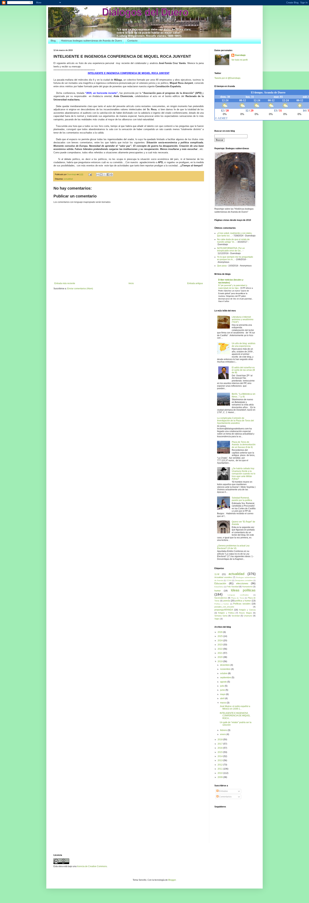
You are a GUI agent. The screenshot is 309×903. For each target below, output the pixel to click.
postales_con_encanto (224, 607)
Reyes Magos (245, 613)
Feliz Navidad (233, 587)
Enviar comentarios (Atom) (80, 288)
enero (223, 734)
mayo (223, 694)
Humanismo (247, 587)
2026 (220, 632)
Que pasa (222, 265)
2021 (220, 653)
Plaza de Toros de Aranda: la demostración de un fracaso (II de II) (244, 444)
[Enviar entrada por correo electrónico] (90, 174)
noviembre (225, 669)
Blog (53, 40)
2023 (220, 644)
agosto (223, 682)
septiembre (226, 677)
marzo (223, 702)
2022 (220, 649)
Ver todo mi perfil (239, 60)
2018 (220, 739)
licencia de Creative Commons (92, 866)
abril (222, 698)
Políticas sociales (242, 603)
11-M (216, 574)
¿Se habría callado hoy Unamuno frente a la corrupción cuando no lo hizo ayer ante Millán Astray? (243, 473)
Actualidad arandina (223, 577)
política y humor (243, 600)
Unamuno (248, 616)
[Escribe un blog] (101, 174)
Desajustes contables (244, 580)
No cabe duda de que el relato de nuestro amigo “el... (233, 240)
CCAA (229, 580)
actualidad (68, 179)
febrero (224, 730)
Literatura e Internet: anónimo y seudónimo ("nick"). (242, 319)
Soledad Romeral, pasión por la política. (242, 499)
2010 (220, 773)
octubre (224, 673)
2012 (220, 764)
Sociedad (236, 616)
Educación (220, 583)
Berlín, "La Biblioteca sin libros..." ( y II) (243, 395)
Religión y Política (226, 613)
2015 (220, 752)
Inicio (131, 283)
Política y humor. (221, 604)
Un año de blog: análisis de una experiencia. (243, 344)
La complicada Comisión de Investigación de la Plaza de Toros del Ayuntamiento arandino (235, 421)
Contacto (132, 40)
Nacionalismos (220, 598)
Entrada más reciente (64, 283)
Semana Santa (220, 616)
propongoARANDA (223, 610)
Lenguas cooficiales (238, 595)
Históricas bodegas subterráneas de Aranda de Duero (91, 40)
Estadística (219, 587)
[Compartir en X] (104, 174)
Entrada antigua (195, 283)
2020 (220, 657)
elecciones (242, 583)
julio (222, 686)
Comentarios (225, 796)
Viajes (217, 619)
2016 (220, 748)
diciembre (225, 665)
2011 (220, 769)
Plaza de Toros (237, 598)
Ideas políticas (243, 590)
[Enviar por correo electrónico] (98, 174)
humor (217, 590)
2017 (220, 744)
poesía (226, 600)
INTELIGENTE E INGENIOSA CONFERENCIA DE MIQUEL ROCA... (235, 716)
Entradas (223, 791)
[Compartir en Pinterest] (111, 174)
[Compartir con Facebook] (108, 174)
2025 (220, 636)
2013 (220, 760)
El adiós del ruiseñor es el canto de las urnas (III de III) (243, 370)
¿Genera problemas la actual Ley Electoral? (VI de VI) (233, 546)
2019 (220, 661)
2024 (220, 640)
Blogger (172, 880)
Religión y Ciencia (247, 610)
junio (222, 690)
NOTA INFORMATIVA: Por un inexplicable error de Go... (231, 249)
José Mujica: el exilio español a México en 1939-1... (235, 707)
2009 (220, 777)
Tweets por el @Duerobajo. (227, 78)
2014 (220, 756)
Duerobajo (240, 55)
